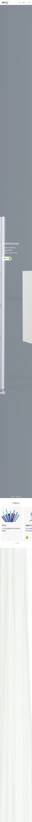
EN (24, 2)
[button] (11, 496)
